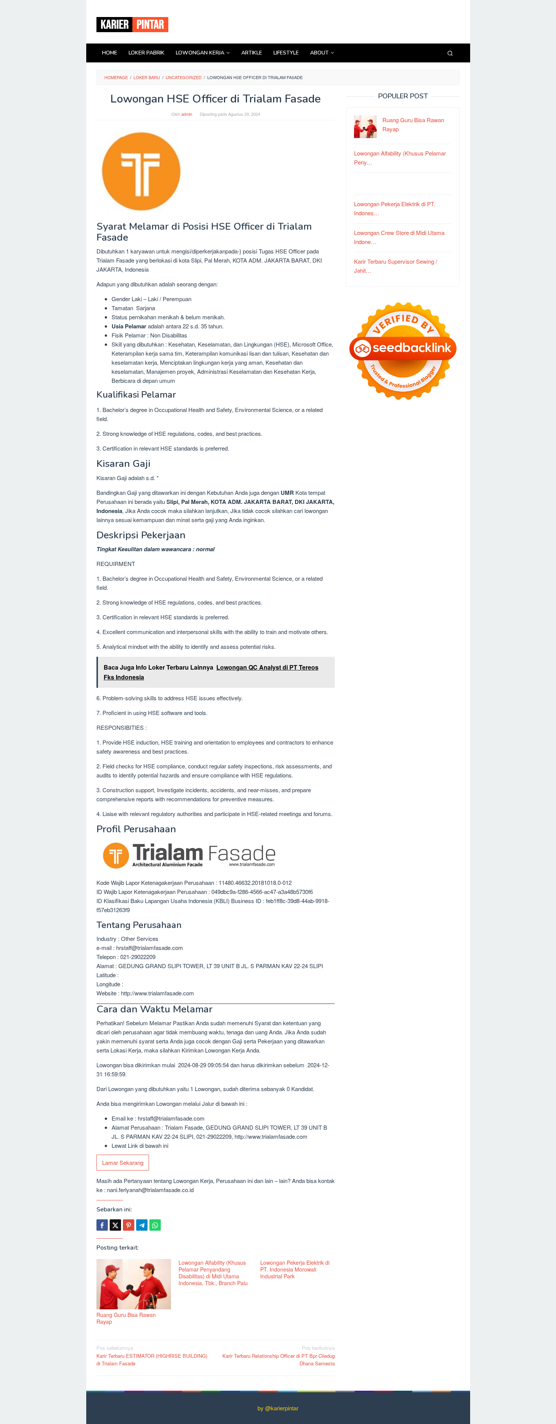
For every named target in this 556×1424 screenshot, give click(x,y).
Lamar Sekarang (122, 1162)
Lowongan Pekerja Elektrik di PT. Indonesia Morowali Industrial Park (294, 1269)
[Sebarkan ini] (102, 1225)
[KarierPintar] (132, 24)
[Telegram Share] (142, 1225)
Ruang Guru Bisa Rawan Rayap (126, 1318)
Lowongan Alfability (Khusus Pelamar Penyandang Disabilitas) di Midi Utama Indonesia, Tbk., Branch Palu (213, 1273)
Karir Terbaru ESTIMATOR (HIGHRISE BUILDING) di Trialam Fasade (151, 1355)
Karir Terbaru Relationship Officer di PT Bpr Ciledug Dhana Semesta (278, 1355)
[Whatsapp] (155, 1225)
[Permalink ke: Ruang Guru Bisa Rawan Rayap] (133, 1284)
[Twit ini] (115, 1225)
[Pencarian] (450, 53)
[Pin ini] (128, 1225)
